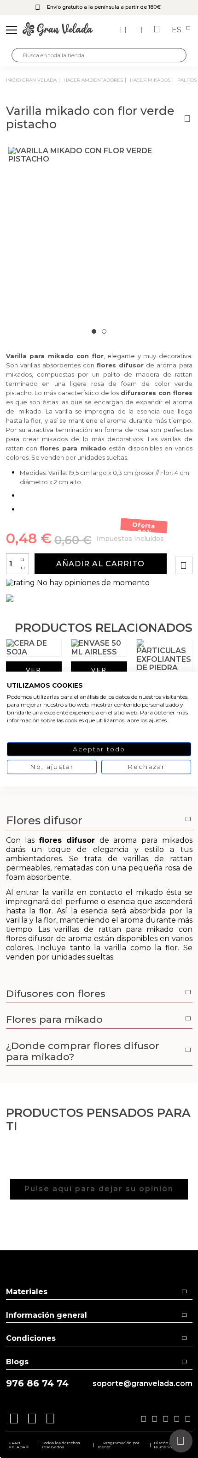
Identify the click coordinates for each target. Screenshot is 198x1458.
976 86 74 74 (37, 1383)
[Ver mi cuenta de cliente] (140, 30)
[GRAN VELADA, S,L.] (58, 30)
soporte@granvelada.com (142, 1384)
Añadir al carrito (100, 563)
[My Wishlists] (124, 30)
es (177, 30)
